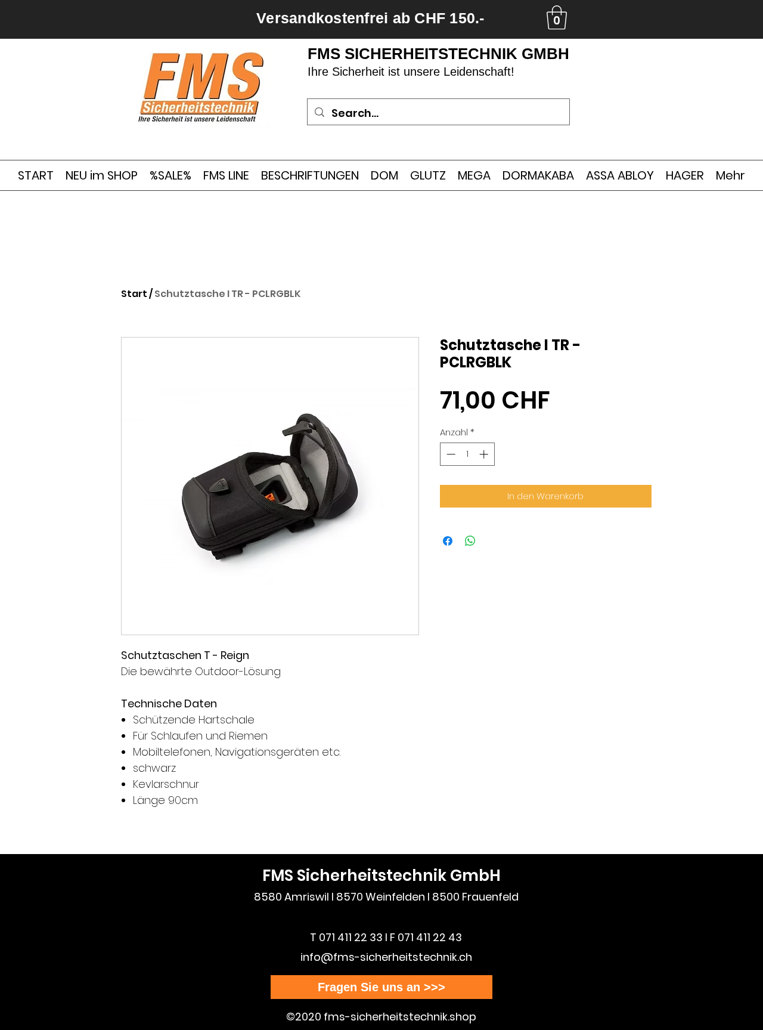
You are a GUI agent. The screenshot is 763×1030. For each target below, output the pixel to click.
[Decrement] (450, 454)
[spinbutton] (467, 454)
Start (134, 294)
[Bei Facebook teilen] (448, 541)
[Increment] (485, 454)
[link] (557, 17)
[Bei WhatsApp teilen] (470, 541)
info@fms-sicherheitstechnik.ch (386, 956)
